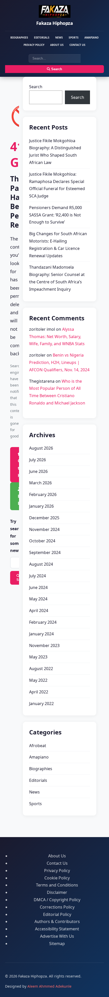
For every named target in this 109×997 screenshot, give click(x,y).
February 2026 (43, 494)
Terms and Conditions (57, 885)
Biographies (19, 37)
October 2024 (42, 541)
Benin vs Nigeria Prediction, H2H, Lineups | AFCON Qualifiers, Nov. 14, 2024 (59, 362)
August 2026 (41, 448)
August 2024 (41, 564)
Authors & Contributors (57, 921)
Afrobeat (37, 745)
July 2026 (37, 460)
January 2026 (41, 506)
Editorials (41, 37)
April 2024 (38, 610)
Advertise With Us (57, 936)
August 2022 (41, 668)
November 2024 (44, 529)
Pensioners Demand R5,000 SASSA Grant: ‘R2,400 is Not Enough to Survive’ (55, 215)
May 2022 (38, 680)
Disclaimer (57, 892)
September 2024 (45, 552)
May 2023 (38, 657)
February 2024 (43, 622)
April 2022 (38, 692)
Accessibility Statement (57, 929)
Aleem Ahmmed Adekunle (49, 986)
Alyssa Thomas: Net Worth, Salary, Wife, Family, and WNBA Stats (57, 336)
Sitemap (57, 943)
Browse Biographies (21, 499)
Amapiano (91, 37)
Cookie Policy (57, 878)
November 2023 (44, 645)
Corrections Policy (57, 907)
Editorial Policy (57, 914)
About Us (57, 45)
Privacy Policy (34, 45)
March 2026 (40, 483)
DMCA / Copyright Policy (57, 899)
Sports (74, 37)
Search (56, 69)
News (59, 37)
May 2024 (38, 599)
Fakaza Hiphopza (54, 23)
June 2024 (38, 587)
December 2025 (44, 518)
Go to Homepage (21, 468)
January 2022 (41, 703)
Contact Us (77, 45)
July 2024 (37, 576)
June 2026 (38, 471)
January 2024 (41, 634)
